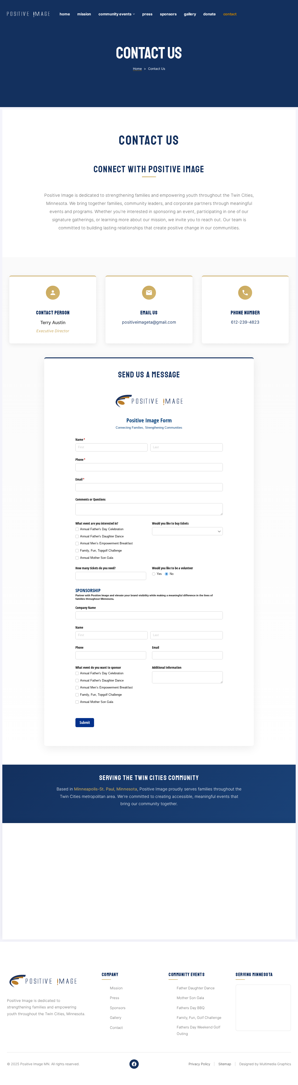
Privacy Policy (199, 1064)
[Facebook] (134, 1064)
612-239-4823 (245, 322)
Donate (209, 14)
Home (65, 14)
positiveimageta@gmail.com (149, 322)
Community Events (114, 14)
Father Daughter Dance (196, 988)
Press (147, 14)
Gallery (190, 14)
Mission (84, 14)
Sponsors (168, 14)
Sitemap (224, 1064)
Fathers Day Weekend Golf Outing (198, 1030)
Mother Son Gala (190, 998)
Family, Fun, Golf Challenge (199, 1017)
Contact (230, 14)
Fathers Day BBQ (191, 1008)
